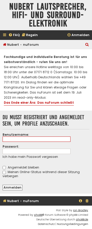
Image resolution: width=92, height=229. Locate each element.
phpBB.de (82, 219)
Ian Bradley (80, 210)
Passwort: (11, 146)
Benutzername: (16, 134)
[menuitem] (14, 35)
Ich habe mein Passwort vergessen (30, 157)
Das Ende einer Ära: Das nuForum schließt (39, 102)
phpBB (38, 215)
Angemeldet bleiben (23, 167)
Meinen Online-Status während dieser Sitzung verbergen (41, 174)
